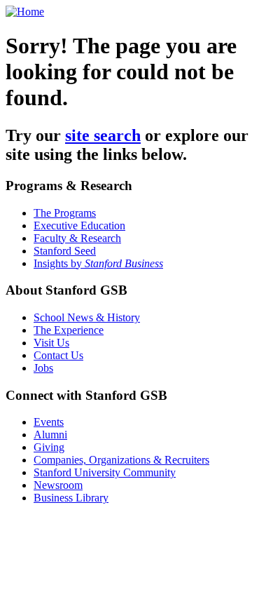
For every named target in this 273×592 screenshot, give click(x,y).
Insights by (98, 263)
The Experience (69, 330)
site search (103, 135)
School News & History (87, 317)
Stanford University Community (105, 472)
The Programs (65, 213)
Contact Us (58, 355)
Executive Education (79, 225)
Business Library (71, 498)
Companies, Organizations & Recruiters (121, 460)
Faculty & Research (77, 238)
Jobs (43, 368)
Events (49, 422)
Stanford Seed (65, 251)
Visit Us (51, 343)
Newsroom (58, 485)
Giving (49, 447)
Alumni (50, 434)
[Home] (25, 12)
